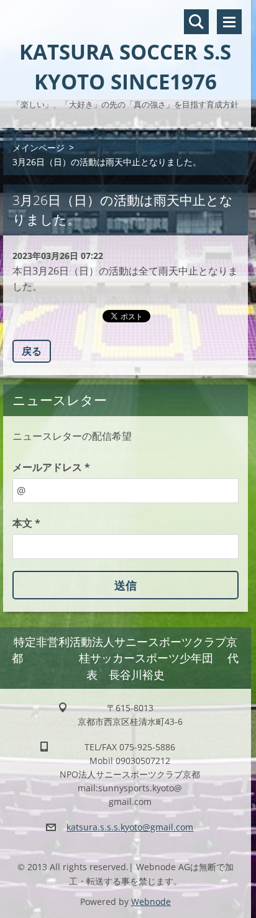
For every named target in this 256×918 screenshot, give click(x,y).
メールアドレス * (51, 467)
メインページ (38, 147)
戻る (32, 351)
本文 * (26, 523)
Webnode (151, 901)
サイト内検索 (196, 21)
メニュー (229, 21)
